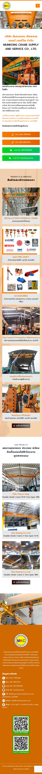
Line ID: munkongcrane (22, 158)
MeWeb (26, 769)
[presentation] (4, 398)
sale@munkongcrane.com (21, 700)
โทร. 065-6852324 (22, 142)
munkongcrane (18, 690)
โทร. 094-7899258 (22, 134)
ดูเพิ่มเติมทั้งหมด (22, 425)
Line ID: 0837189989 (22, 150)
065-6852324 (15, 682)
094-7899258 (15, 678)
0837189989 (18, 686)
